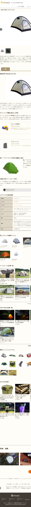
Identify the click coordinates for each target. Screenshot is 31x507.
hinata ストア (4, 499)
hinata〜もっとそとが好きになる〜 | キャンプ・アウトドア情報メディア (15, 495)
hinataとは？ (9, 486)
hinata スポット (20, 499)
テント (15, 205)
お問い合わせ (21, 486)
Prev (1, 29)
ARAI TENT (16, 201)
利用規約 (8, 488)
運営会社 (28, 488)
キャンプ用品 (15, 484)
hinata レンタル (12, 499)
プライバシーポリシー (15, 488)
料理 (25, 484)
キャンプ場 (21, 484)
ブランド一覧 (27, 486)
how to (28, 484)
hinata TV (27, 499)
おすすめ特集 (21, 6)
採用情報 (23, 488)
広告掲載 (15, 486)
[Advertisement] (10, 428)
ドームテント (19, 205)
